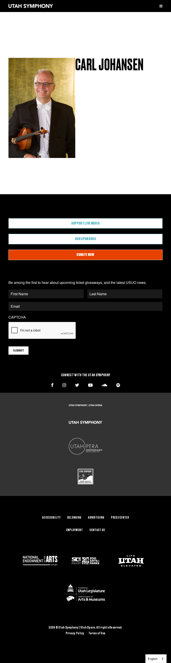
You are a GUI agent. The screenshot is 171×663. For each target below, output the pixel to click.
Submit (18, 350)
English (152, 659)
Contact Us (97, 530)
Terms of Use (96, 633)
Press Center (120, 517)
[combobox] (156, 658)
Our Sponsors (85, 239)
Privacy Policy (75, 633)
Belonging (74, 517)
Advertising (96, 517)
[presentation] (42, 330)
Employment (74, 530)
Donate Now (85, 255)
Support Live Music (85, 223)
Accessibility (51, 517)
